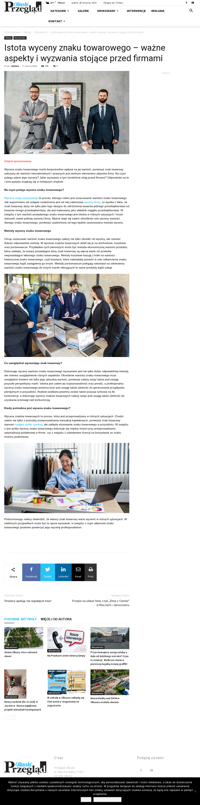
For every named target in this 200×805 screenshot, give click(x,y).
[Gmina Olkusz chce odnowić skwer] (23, 638)
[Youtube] (193, 2)
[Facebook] (186, 2)
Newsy (27, 32)
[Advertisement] (66, 539)
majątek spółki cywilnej (28, 424)
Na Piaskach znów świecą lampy (66, 655)
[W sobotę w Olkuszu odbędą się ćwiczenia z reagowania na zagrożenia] (66, 682)
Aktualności (41, 32)
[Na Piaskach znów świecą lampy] (66, 639)
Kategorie (58, 11)
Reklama (157, 11)
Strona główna (12, 32)
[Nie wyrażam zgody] (195, 791)
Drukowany (105, 11)
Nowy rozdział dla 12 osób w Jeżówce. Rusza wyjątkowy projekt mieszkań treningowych (22, 705)
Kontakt (55, 21)
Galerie (83, 11)
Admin (15, 66)
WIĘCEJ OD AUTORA (56, 619)
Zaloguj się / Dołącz (113, 2)
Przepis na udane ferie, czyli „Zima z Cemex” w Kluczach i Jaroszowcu (100, 603)
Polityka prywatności (107, 799)
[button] (191, 11)
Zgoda (86, 799)
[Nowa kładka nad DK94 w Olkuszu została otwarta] (109, 682)
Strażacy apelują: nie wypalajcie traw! (27, 601)
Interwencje (136, 11)
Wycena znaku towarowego (21, 198)
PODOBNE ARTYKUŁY (20, 619)
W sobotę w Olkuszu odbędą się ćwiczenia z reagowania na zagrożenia (65, 701)
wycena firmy (92, 202)
